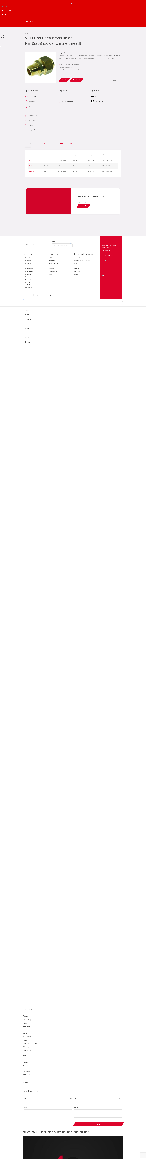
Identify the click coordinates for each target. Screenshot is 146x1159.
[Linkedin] (76, 244)
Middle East (26, 1066)
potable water (52, 258)
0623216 (31, 160)
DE (31, 1043)
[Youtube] (81, 244)
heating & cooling (53, 263)
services (133, 23)
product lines (28, 254)
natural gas (52, 260)
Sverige (25, 1040)
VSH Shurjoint (27, 274)
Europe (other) (27, 1050)
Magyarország (27, 1036)
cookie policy (47, 295)
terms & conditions (28, 295)
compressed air (53, 271)
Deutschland (26, 1026)
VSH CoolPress (28, 258)
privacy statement (38, 295)
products (98, 23)
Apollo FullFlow (28, 285)
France (25, 1030)
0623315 (31, 165)
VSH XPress (27, 260)
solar (50, 266)
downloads (125, 23)
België (24, 1019)
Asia (24, 1059)
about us (142, 23)
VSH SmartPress (28, 266)
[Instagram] (85, 244)
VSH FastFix (27, 263)
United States (26, 1074)
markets (106, 23)
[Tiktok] (90, 244)
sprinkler (51, 268)
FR (33, 1019)
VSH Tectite (27, 282)
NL (28, 1019)
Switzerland (26, 1043)
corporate (25, 1082)
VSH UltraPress (28, 279)
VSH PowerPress (28, 271)
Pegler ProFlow (28, 287)
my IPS (76, 263)
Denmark (25, 1023)
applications (115, 23)
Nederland (25, 1033)
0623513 (31, 171)
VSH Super (27, 277)
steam (50, 274)
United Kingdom (27, 1047)
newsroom (77, 271)
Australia (25, 1062)
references (77, 268)
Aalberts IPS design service (82, 260)
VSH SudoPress (28, 268)
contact (76, 274)
